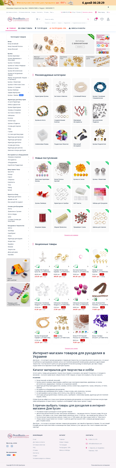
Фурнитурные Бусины (41, 96)
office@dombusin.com (95, 443)
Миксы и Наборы (78, 28)
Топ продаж (42, 28)
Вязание (10, 247)
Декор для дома (13, 252)
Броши (10, 190)
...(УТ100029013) (103, 305)
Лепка (10, 236)
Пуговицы (11, 230)
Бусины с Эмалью (13, 95)
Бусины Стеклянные (14, 63)
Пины (9, 129)
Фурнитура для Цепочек (15, 148)
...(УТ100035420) (103, 272)
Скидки (33, 12)
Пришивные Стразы (79, 227)
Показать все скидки (71, 348)
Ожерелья (11, 179)
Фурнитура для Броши (14, 140)
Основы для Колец (13, 145)
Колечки (10, 118)
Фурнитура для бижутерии (17, 99)
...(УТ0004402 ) (84, 338)
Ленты (10, 209)
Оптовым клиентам (24, 12)
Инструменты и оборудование (18, 155)
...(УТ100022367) (84, 305)
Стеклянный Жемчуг (79, 96)
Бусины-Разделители (99, 144)
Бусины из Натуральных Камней (15, 74)
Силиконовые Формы (41, 144)
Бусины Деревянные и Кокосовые (14, 59)
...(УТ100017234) (65, 338)
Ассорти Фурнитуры (14, 102)
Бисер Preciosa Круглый (58, 180)
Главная (12, 28)
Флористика (11, 241)
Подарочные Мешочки (61, 144)
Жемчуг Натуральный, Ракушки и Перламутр (17, 78)
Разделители (67, 23)
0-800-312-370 (66, 12)
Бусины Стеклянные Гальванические (99, 97)
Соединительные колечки (79, 23)
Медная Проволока (60, 227)
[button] (101, 12)
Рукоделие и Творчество (16, 225)
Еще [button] (51, 12)
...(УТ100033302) (45, 272)
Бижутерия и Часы (14, 169)
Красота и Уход (13, 194)
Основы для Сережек (14, 126)
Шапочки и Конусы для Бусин (17, 150)
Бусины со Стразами (14, 87)
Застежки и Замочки (14, 113)
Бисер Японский (13, 49)
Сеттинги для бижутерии (15, 134)
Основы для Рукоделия (15, 206)
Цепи (9, 217)
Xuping (10, 187)
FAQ (34, 447)
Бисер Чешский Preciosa (15, 46)
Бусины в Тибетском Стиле (16, 84)
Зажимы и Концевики (14, 110)
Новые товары (26, 28)
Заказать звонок (87, 12)
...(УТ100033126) (84, 272)
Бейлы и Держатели (14, 104)
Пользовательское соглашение (100, 465)
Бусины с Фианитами (14, 82)
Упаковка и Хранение (14, 157)
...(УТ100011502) (45, 338)
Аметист (54, 23)
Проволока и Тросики (14, 211)
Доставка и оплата (11, 12)
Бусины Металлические (15, 71)
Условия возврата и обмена (41, 458)
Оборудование (12, 162)
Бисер (10, 41)
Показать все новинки (71, 235)
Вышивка (11, 244)
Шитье (10, 228)
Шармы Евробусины (14, 92)
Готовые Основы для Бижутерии (14, 220)
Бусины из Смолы (13, 68)
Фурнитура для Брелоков (15, 137)
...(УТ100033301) (65, 272)
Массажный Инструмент (15, 202)
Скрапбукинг (11, 233)
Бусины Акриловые (13, 56)
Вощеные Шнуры (40, 227)
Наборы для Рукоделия (100, 203)
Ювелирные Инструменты (77, 121)
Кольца (10, 174)
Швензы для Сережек (99, 227)
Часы (9, 185)
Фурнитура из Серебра (61, 203)
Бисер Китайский (13, 44)
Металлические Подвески (98, 121)
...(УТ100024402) (65, 305)
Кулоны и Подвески (14, 123)
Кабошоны (11, 115)
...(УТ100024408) (45, 305)
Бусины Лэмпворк (13, 90)
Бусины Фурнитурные (14, 107)
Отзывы (46, 12)
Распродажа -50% (59, 28)
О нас (34, 439)
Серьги (10, 177)
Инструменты (12, 160)
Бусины (10, 53)
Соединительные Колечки (59, 121)
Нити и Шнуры (12, 214)
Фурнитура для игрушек (15, 238)
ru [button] (108, 12)
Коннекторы (11, 121)
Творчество (11, 249)
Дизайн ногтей (12, 199)
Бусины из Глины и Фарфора (16, 65)
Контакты (40, 12)
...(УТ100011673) (103, 338)
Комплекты (11, 182)
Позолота (47, 23)
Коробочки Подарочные (15, 165)
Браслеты (11, 172)
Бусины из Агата (40, 120)
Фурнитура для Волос (14, 142)
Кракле (60, 23)
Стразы (10, 131)
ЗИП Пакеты (77, 203)
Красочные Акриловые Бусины (42, 180)
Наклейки (11, 254)
